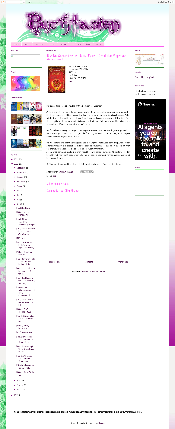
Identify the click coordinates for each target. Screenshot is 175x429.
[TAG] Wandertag (23, 238)
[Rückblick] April (23, 208)
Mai (18, 200)
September (21, 182)
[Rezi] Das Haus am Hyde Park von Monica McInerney (25, 245)
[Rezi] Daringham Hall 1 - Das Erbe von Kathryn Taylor (25, 262)
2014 (16, 395)
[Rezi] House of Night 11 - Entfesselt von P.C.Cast (25, 349)
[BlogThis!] (84, 171)
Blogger (101, 423)
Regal (79, 44)
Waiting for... (63, 44)
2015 (16, 164)
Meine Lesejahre (40, 44)
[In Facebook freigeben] (89, 171)
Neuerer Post (54, 262)
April (19, 204)
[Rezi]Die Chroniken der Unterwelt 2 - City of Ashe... (24, 359)
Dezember (21, 168)
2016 (16, 159)
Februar (20, 385)
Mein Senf (52, 44)
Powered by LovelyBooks (145, 77)
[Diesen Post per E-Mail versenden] (81, 171)
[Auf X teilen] (87, 171)
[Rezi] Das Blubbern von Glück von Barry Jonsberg (25, 281)
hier (70, 81)
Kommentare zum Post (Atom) (93, 271)
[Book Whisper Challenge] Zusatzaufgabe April (25, 222)
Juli (18, 191)
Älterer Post (123, 262)
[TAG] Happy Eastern (24, 333)
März (19, 381)
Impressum (99, 44)
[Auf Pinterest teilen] (92, 171)
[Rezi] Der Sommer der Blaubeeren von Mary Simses (25, 231)
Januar (20, 390)
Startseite (16, 44)
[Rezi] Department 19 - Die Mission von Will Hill (26, 302)
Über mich (88, 44)
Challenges (27, 44)
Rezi (54, 176)
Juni (19, 195)
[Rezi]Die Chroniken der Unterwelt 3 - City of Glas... (24, 339)
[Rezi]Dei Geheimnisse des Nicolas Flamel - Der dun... (25, 319)
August (20, 186)
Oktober (20, 177)
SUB (72, 44)
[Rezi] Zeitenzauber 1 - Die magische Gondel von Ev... (25, 271)
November (21, 173)
